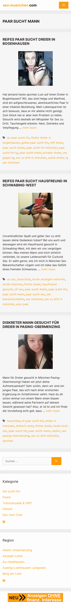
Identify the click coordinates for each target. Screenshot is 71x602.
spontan (8, 440)
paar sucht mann (30, 152)
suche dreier (56, 157)
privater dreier (52, 152)
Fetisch (7, 509)
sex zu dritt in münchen (31, 157)
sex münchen (34, 299)
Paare (7, 497)
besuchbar (24, 279)
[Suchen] (56, 461)
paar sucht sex (35, 294)
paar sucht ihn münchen (41, 147)
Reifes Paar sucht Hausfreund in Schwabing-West (35, 183)
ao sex (11, 279)
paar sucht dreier (14, 147)
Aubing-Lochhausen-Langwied (24, 567)
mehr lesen (29, 127)
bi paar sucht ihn (33, 421)
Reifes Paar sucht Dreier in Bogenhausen (29, 41)
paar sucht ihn (57, 289)
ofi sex (18, 289)
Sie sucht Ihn (11, 491)
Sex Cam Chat (12, 515)
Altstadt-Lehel (13, 556)
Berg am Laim (12, 573)
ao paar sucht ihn (18, 137)
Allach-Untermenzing (17, 550)
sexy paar (22, 304)
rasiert (56, 431)
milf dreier (56, 142)
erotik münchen (13, 284)
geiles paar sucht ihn (35, 142)
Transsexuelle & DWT (17, 503)
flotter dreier (32, 284)
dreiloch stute (25, 426)
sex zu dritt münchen (44, 435)
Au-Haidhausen (13, 562)
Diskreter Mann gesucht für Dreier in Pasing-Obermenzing (31, 325)
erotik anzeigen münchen (48, 279)
